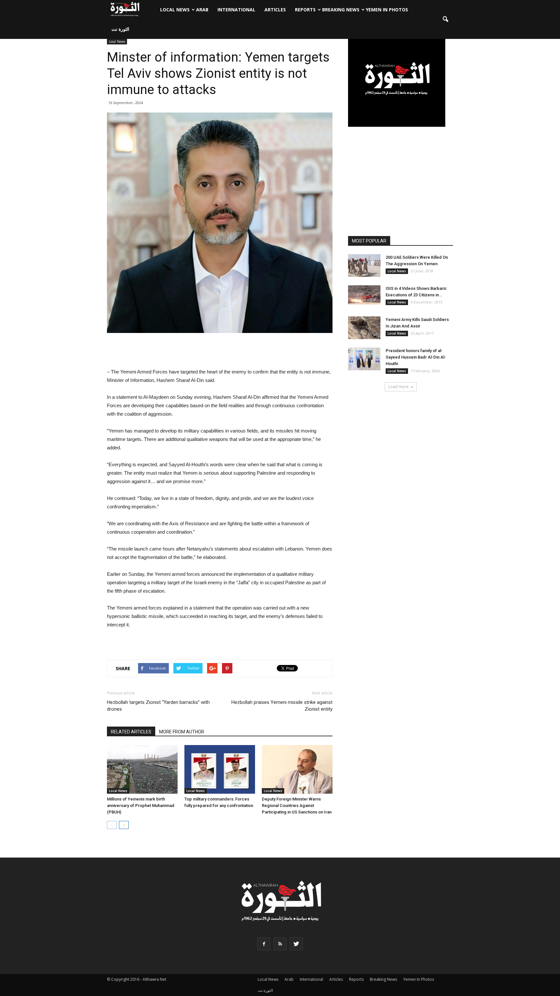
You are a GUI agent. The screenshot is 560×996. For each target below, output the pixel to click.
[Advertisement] (220, 351)
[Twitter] (296, 943)
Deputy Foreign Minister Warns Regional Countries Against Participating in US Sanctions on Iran (297, 805)
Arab (202, 9)
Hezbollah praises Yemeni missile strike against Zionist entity (281, 705)
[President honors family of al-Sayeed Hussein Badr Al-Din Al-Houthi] (364, 359)
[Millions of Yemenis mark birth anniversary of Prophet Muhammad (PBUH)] (142, 769)
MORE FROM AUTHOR (181, 731)
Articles (275, 9)
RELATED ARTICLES (131, 731)
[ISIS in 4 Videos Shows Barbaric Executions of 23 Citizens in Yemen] (364, 294)
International (236, 9)
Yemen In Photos (387, 9)
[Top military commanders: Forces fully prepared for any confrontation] (219, 769)
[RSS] (280, 943)
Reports (305, 9)
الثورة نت (120, 29)
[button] (445, 19)
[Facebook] (263, 943)
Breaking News (340, 9)
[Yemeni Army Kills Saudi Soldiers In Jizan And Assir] (364, 327)
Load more (398, 386)
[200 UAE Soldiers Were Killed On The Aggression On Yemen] (364, 265)
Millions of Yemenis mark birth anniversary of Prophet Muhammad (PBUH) (140, 805)
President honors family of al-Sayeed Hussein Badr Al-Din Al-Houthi (416, 357)
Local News (175, 9)
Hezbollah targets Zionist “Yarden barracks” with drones (158, 705)
